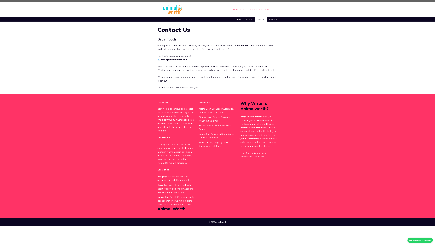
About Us (249, 19)
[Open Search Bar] (274, 9)
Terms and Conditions (259, 10)
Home (239, 19)
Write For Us (273, 19)
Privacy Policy (239, 10)
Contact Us (261, 19)
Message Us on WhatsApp (422, 240)
